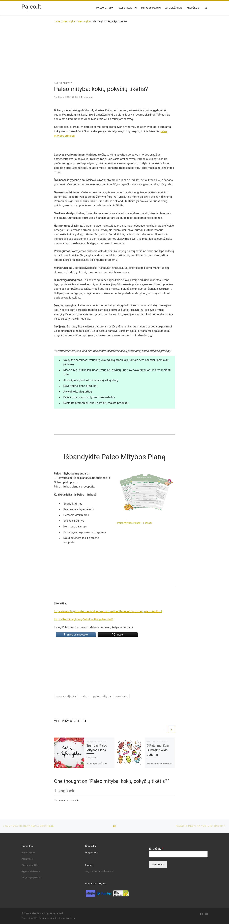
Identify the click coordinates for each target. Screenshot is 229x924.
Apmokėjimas (28, 852)
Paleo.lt (34, 913)
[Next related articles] (171, 729)
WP (35, 918)
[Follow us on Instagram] (206, 914)
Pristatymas (27, 859)
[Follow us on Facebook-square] (201, 914)
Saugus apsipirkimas (31, 877)
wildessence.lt (108, 871)
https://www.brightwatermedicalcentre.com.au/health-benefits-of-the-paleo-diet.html (108, 611)
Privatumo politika (30, 865)
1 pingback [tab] (64, 790)
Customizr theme (67, 918)
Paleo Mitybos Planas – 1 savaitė (134, 523)
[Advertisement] (114, 51)
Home (57, 21)
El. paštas (156, 848)
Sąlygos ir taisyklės (30, 871)
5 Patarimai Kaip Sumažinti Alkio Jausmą (158, 750)
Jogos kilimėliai (93, 871)
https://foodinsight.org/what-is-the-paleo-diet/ (83, 619)
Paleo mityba (68, 21)
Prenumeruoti (158, 864)
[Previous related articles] (163, 729)
